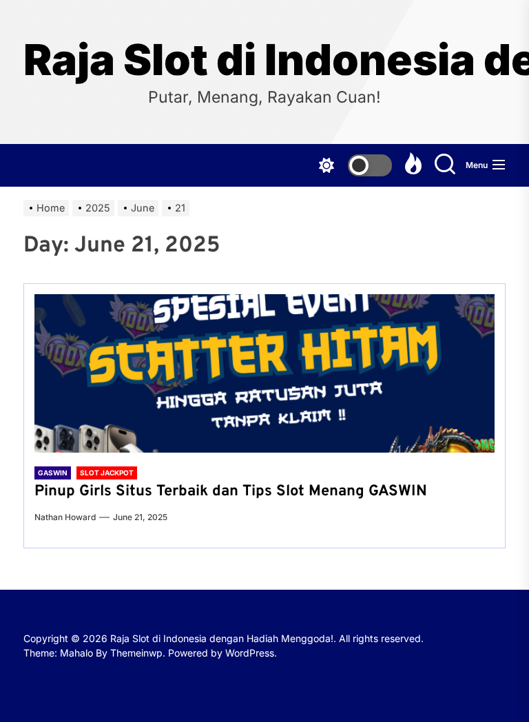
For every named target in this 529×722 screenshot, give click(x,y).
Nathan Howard (65, 517)
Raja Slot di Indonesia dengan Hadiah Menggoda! (264, 59)
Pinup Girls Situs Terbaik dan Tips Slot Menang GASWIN (230, 491)
